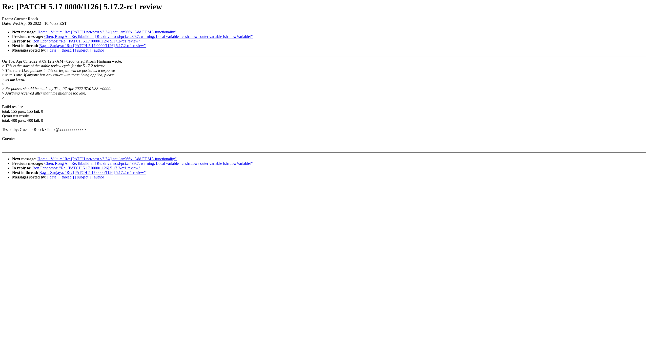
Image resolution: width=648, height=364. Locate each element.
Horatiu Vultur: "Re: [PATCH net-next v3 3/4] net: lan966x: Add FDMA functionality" (107, 32)
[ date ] (52, 50)
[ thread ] (66, 50)
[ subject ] (83, 50)
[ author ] (99, 50)
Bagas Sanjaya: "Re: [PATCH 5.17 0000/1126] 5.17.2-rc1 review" (92, 45)
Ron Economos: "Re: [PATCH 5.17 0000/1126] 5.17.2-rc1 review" (86, 41)
